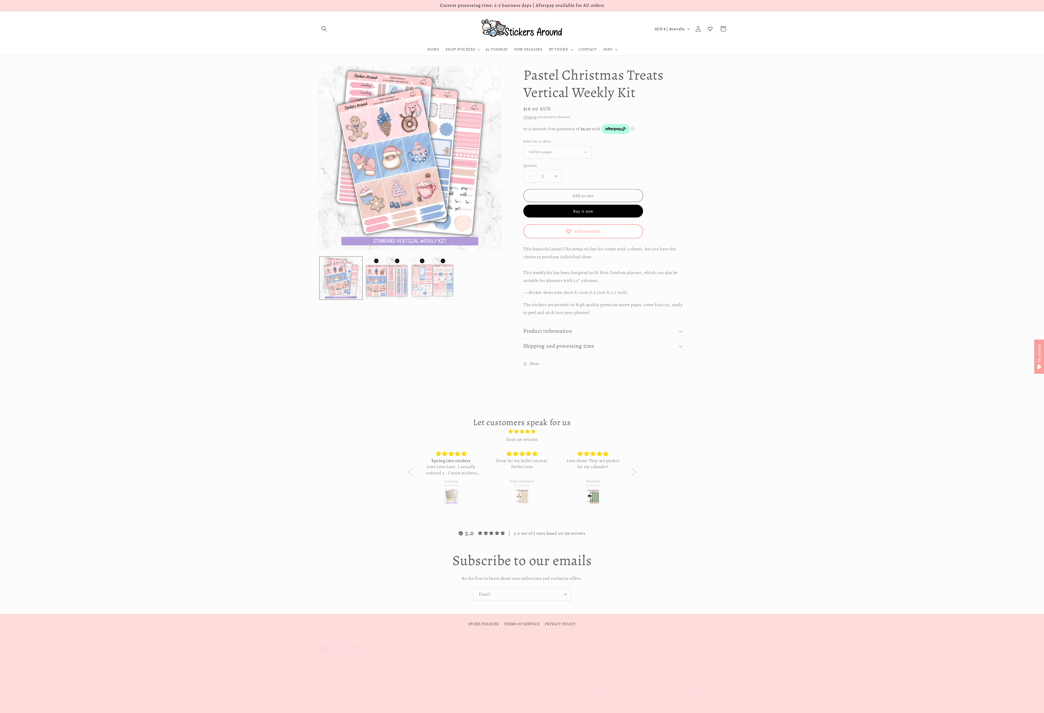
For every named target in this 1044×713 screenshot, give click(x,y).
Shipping (530, 117)
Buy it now (583, 211)
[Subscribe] (565, 594)
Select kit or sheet (537, 141)
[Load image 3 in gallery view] (432, 278)
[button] (324, 29)
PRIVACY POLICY (560, 624)
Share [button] (534, 363)
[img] (522, 432)
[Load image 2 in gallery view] (386, 278)
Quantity (530, 165)
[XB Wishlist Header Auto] (710, 29)
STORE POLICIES (483, 624)
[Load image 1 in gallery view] (340, 278)
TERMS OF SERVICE (522, 624)
